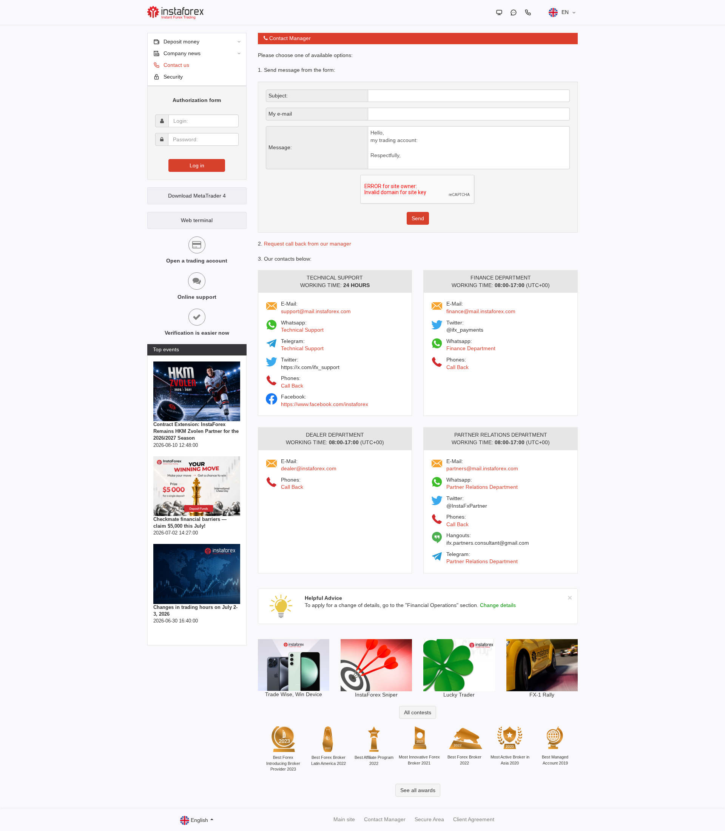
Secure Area (429, 819)
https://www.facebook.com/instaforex (324, 404)
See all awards (417, 790)
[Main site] (499, 12)
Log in (197, 165)
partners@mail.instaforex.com (482, 468)
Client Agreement (473, 819)
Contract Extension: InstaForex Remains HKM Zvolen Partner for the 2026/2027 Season (196, 431)
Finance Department (470, 348)
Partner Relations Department (482, 487)
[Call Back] (527, 12)
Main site (344, 819)
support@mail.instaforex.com (316, 311)
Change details (498, 605)
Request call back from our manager (307, 244)
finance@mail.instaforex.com (480, 311)
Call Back (292, 386)
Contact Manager (385, 819)
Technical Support (302, 330)
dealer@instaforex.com (308, 468)
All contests (417, 712)
